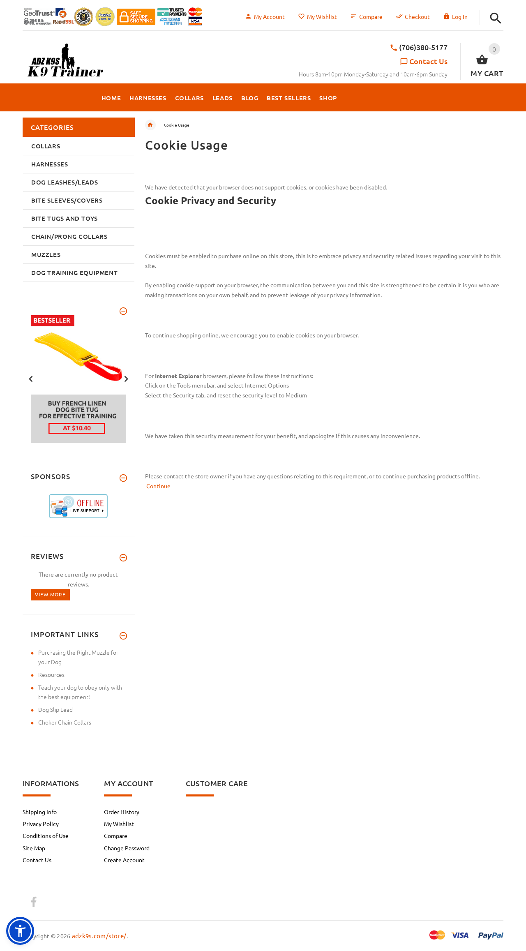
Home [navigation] (150, 125)
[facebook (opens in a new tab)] (33, 902)
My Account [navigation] (269, 16)
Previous (31, 378)
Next (126, 378)
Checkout (417, 16)
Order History (121, 811)
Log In (460, 16)
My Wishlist (322, 16)
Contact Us (428, 61)
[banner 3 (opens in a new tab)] (78, 378)
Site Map (34, 848)
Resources (51, 674)
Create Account (124, 859)
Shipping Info (40, 811)
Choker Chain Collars (64, 722)
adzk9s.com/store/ (99, 935)
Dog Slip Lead (55, 709)
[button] (495, 18)
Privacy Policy (41, 823)
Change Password (127, 848)
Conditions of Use (46, 835)
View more (50, 594)
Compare (371, 16)
